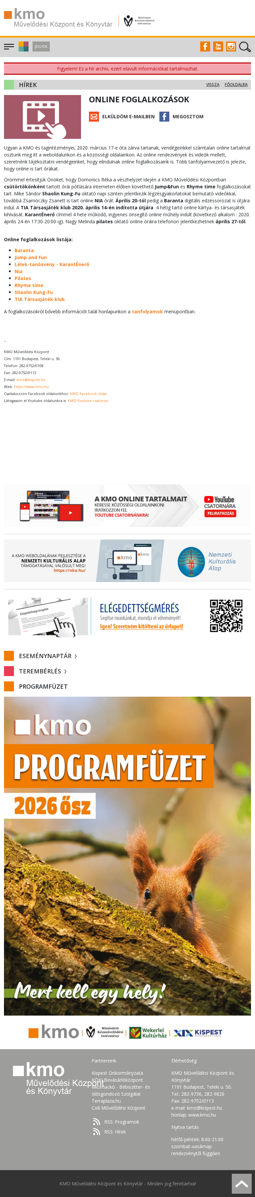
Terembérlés (41, 671)
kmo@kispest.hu (31, 379)
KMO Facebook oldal (88, 393)
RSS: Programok (121, 1122)
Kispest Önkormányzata (117, 1073)
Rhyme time (29, 285)
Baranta (24, 250)
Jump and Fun (31, 257)
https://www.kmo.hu (31, 386)
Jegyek (41, 46)
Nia (19, 271)
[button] (23, 50)
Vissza (212, 84)
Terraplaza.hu (106, 1101)
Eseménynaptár (46, 656)
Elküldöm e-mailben (128, 116)
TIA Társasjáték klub (40, 299)
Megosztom (188, 116)
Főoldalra (236, 84)
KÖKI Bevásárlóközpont (117, 1080)
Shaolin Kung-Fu (34, 292)
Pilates (23, 278)
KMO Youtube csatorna (88, 400)
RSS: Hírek (115, 1132)
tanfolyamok (147, 311)
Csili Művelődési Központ (118, 1108)
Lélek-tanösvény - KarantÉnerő (52, 264)
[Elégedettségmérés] (127, 616)
